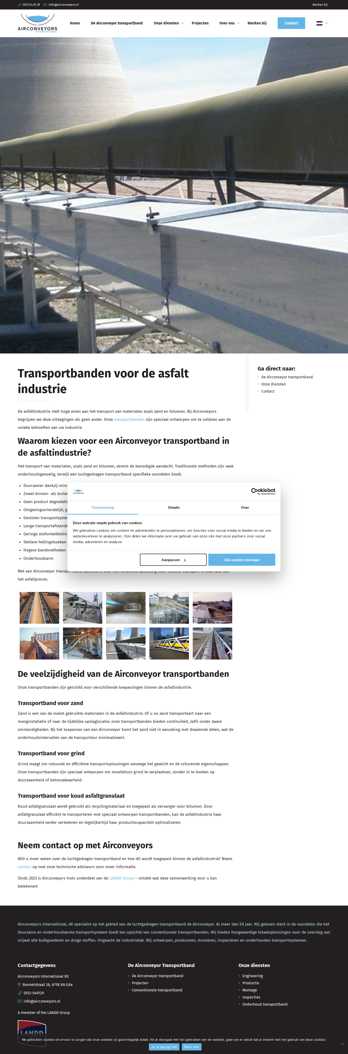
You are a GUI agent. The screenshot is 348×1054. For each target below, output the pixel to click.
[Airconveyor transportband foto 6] (82, 643)
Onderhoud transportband (265, 1004)
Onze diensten (273, 384)
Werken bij (320, 4)
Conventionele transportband (157, 990)
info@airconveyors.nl (64, 4)
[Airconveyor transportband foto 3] (125, 608)
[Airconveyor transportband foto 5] (39, 643)
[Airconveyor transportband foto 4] (212, 608)
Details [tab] (174, 507)
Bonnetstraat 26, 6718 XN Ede (48, 984)
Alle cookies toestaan (241, 560)
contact (24, 866)
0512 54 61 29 (31, 4)
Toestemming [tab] (103, 507)
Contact (268, 391)
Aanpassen (170, 560)
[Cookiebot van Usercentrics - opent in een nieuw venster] (254, 491)
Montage (249, 990)
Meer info (191, 1047)
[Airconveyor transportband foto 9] (212, 643)
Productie (250, 983)
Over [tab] (245, 507)
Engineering (252, 976)
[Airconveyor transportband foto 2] (82, 608)
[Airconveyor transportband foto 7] (125, 643)
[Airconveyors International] (37, 23)
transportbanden (129, 419)
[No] (342, 1043)
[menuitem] (320, 4)
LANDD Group (121, 878)
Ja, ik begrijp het (164, 1047)
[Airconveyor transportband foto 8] (169, 643)
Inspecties (251, 997)
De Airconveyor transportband (287, 377)
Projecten (140, 983)
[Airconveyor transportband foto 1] (39, 608)
